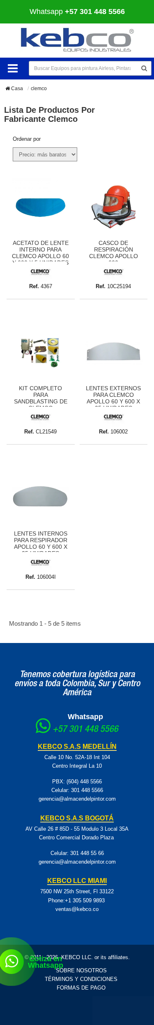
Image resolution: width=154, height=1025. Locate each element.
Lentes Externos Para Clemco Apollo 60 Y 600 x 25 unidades (113, 398)
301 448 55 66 (87, 853)
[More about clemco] (40, 271)
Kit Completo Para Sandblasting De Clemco (40, 398)
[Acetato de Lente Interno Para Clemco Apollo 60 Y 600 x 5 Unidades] (40, 206)
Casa (16, 88)
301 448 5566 (87, 790)
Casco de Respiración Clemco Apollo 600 (113, 253)
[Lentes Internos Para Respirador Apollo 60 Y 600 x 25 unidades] (40, 497)
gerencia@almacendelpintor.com (77, 799)
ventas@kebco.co (77, 909)
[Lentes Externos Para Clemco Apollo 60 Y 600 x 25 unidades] (114, 352)
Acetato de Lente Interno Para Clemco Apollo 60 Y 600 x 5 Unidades (40, 253)
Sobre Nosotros (81, 970)
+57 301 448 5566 (85, 729)
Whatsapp (85, 717)
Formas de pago (81, 988)
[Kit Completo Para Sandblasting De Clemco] (40, 352)
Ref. (34, 286)
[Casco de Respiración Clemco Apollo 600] (114, 206)
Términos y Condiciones (81, 979)
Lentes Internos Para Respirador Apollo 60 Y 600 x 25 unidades (40, 543)
